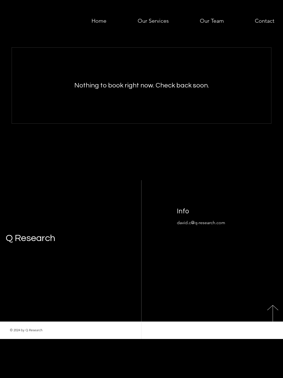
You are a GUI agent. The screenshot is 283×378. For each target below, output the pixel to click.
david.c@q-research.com (201, 222)
